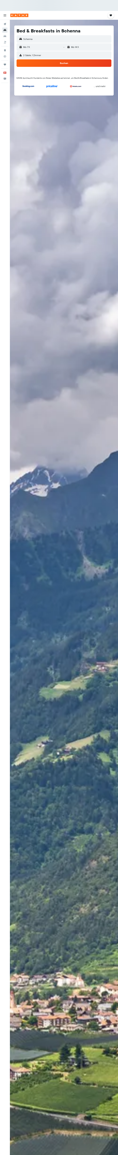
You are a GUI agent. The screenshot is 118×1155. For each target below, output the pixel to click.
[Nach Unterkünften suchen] (5, 30)
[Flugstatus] (5, 56)
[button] (5, 15)
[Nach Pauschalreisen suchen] (5, 42)
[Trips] (5, 64)
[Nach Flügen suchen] (5, 24)
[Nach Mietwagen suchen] (5, 36)
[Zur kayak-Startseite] (19, 15)
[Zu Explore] (5, 50)
